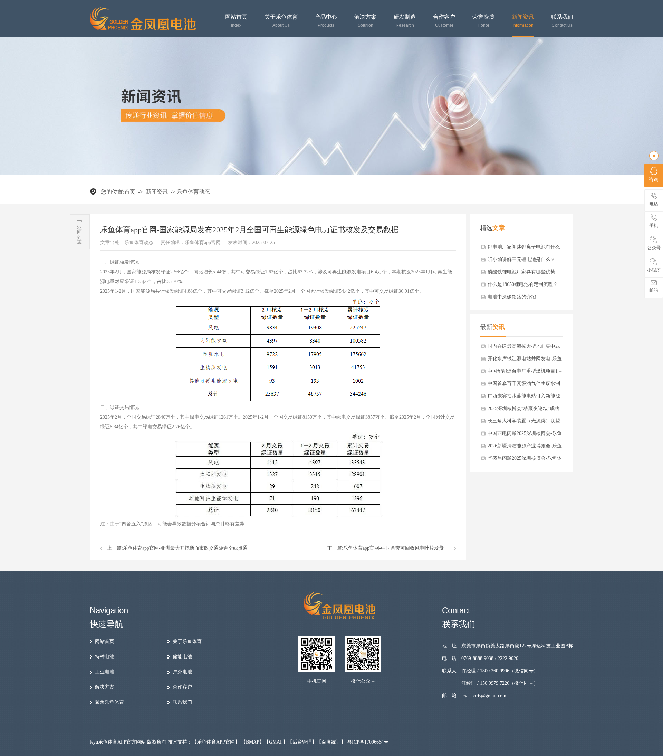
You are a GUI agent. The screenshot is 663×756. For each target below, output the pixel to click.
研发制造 (405, 21)
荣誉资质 (483, 21)
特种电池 (104, 656)
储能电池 (182, 656)
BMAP (252, 742)
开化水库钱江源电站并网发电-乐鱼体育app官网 (525, 360)
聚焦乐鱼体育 (109, 702)
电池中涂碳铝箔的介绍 (512, 296)
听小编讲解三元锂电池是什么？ (521, 259)
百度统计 (331, 742)
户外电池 (182, 671)
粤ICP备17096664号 (367, 742)
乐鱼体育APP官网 (216, 742)
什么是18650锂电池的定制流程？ (523, 284)
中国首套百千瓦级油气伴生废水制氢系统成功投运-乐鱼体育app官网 (524, 385)
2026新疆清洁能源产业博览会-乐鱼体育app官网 (525, 447)
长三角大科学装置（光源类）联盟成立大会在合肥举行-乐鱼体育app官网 (524, 422)
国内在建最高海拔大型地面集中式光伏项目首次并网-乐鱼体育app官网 (524, 348)
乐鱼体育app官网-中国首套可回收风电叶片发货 (393, 548)
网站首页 (236, 21)
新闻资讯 (523, 21)
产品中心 (326, 21)
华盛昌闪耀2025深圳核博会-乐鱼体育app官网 (525, 460)
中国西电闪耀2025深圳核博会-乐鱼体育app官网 (525, 435)
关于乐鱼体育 (281, 21)
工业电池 (104, 671)
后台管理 (302, 742)
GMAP (276, 742)
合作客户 (444, 21)
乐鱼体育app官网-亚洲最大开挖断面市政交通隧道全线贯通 (185, 548)
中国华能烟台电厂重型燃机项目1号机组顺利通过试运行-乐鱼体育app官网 (525, 372)
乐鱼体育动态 (193, 192)
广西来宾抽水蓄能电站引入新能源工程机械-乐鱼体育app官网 (524, 397)
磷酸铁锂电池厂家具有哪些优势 (521, 271)
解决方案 (365, 21)
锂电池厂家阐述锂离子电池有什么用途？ (524, 248)
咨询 (654, 179)
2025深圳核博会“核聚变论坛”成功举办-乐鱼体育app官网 (523, 410)
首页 (129, 192)
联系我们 (562, 21)
